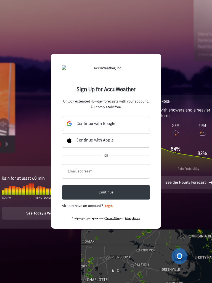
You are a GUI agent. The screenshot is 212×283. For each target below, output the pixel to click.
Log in (109, 206)
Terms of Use (112, 218)
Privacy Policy (132, 218)
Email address (80, 171)
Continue (106, 192)
